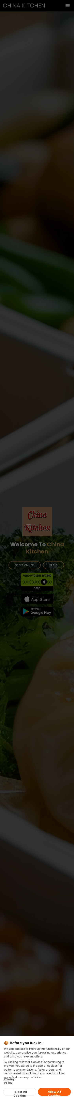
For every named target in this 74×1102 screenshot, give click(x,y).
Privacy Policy (9, 1080)
